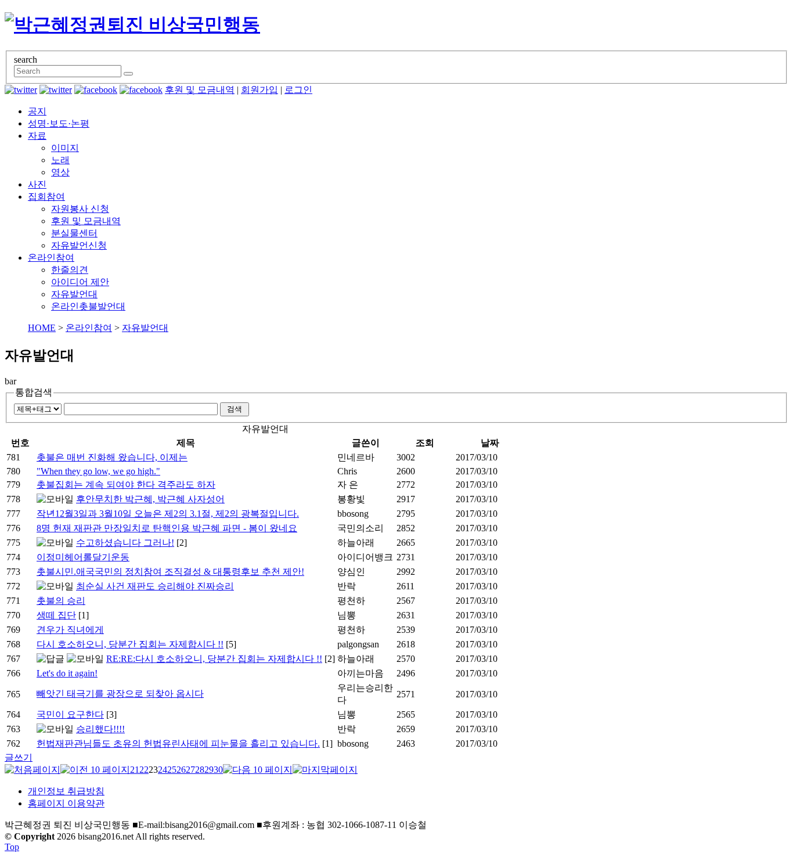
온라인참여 (51, 257)
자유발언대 (74, 294)
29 (209, 770)
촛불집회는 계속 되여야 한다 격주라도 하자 (126, 484)
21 (134, 770)
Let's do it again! (67, 673)
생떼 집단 (56, 615)
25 (171, 770)
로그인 (298, 90)
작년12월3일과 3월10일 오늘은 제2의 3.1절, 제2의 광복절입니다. (168, 513)
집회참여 (46, 196)
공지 (37, 111)
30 (218, 770)
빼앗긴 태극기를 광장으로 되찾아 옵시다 (120, 693)
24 (162, 770)
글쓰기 (19, 757)
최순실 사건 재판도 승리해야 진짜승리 (155, 586)
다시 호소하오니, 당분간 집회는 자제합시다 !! (130, 644)
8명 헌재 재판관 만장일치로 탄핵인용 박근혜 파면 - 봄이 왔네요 (167, 528)
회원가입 (259, 90)
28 (199, 770)
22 (144, 770)
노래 (60, 160)
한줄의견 (69, 270)
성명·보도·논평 (58, 123)
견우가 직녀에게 (70, 630)
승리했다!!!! (100, 729)
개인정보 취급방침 (66, 791)
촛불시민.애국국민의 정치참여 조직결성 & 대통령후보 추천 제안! (170, 572)
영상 (60, 172)
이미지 (65, 148)
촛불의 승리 (61, 601)
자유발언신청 (79, 245)
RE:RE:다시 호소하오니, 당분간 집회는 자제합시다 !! (214, 659)
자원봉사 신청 (80, 209)
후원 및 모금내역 (200, 90)
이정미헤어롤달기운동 (83, 557)
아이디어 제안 (80, 282)
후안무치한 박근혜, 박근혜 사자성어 (150, 499)
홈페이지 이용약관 (66, 803)
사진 (37, 184)
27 (190, 770)
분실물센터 (74, 233)
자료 (37, 136)
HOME (42, 328)
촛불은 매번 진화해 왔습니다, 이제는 (112, 457)
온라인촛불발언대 (88, 306)
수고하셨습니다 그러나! (125, 543)
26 (181, 770)
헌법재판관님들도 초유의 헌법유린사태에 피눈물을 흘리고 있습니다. (178, 743)
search (25, 59)
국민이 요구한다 (70, 714)
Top (12, 847)
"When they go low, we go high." (98, 471)
